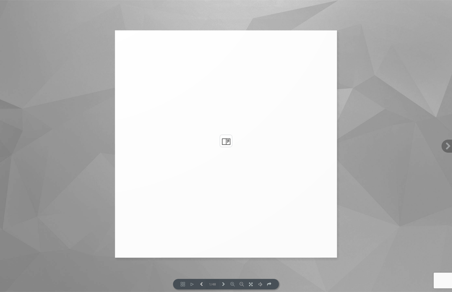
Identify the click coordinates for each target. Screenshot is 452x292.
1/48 (212, 284)
